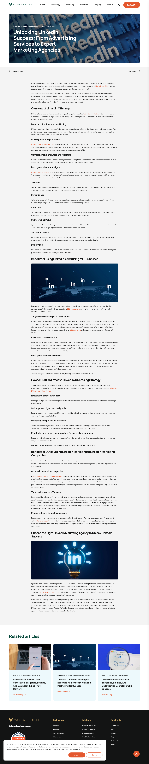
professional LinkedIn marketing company (48, 476)
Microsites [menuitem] (56, 729)
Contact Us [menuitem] (114, 741)
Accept (76, 755)
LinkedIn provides (101, 86)
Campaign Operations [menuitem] (89, 725)
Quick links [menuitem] (116, 720)
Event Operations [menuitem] (88, 733)
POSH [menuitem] (113, 745)
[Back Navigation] (74, 71)
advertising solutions (91, 114)
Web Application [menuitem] (58, 733)
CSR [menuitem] (112, 729)
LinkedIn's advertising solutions (42, 144)
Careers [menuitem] (113, 733)
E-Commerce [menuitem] (57, 737)
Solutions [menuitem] (86, 720)
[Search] (119, 5)
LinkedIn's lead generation (40, 172)
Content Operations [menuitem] (88, 729)
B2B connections (73, 309)
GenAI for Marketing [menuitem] (88, 737)
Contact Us (131, 5)
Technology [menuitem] (58, 720)
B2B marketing (75, 330)
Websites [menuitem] (56, 725)
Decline (94, 755)
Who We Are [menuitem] (115, 725)
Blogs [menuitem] (113, 737)
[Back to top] (136, 754)
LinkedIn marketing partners (49, 592)
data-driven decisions (43, 521)
